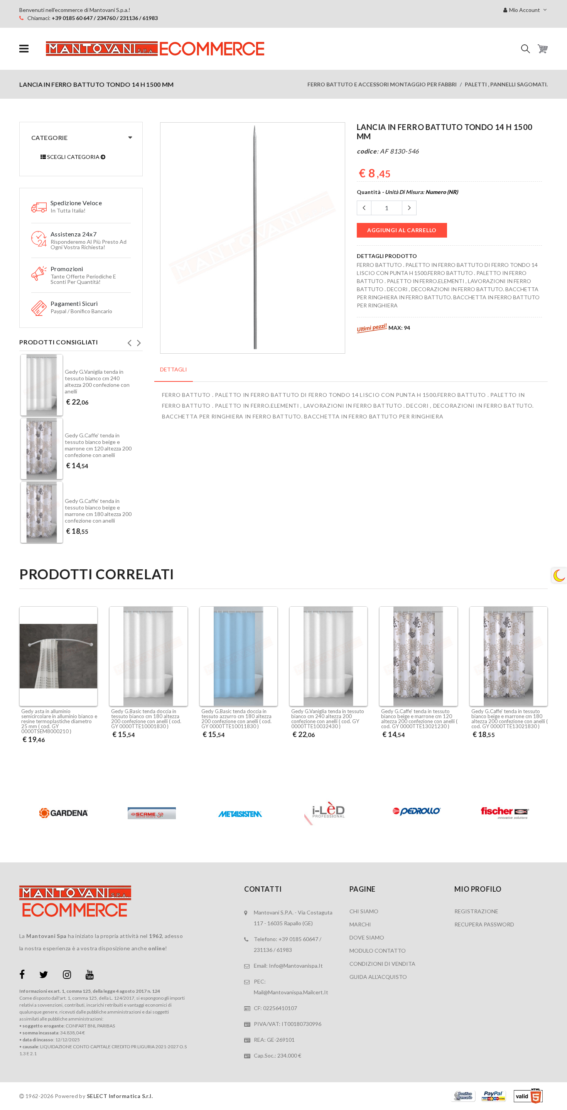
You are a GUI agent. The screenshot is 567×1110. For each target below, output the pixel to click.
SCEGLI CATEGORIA (73, 157)
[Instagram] (67, 976)
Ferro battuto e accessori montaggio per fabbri (382, 84)
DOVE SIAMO (366, 937)
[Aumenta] (409, 208)
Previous (129, 340)
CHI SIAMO (363, 911)
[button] (525, 48)
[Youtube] (90, 976)
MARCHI (360, 924)
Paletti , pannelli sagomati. (506, 84)
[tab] (173, 373)
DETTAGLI (173, 369)
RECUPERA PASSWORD (484, 924)
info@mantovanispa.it (296, 965)
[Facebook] (22, 976)
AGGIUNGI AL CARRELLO (402, 230)
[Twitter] (43, 976)
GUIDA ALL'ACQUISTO (378, 976)
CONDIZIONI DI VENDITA (382, 963)
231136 (263, 949)
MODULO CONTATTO (377, 950)
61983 (284, 949)
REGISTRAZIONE (476, 911)
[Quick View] (89, 685)
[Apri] (24, 48)
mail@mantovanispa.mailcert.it (291, 992)
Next (139, 340)
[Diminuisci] (364, 208)
